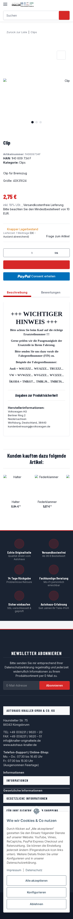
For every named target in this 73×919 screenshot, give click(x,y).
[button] (59, 4)
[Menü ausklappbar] (5, 2)
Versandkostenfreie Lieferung (43, 205)
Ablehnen (36, 904)
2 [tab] (36, 122)
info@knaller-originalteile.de (22, 740)
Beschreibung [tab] (17, 292)
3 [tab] (40, 122)
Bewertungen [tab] (50, 292)
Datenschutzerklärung (19, 667)
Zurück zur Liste (16, 32)
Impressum (14, 870)
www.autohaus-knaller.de (20, 745)
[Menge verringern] (7, 253)
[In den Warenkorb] (6, 45)
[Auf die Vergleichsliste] (61, 55)
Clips (22, 162)
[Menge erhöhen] (65, 253)
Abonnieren (54, 685)
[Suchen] (64, 15)
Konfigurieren (36, 892)
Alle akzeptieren (36, 880)
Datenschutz (34, 870)
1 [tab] (32, 122)
